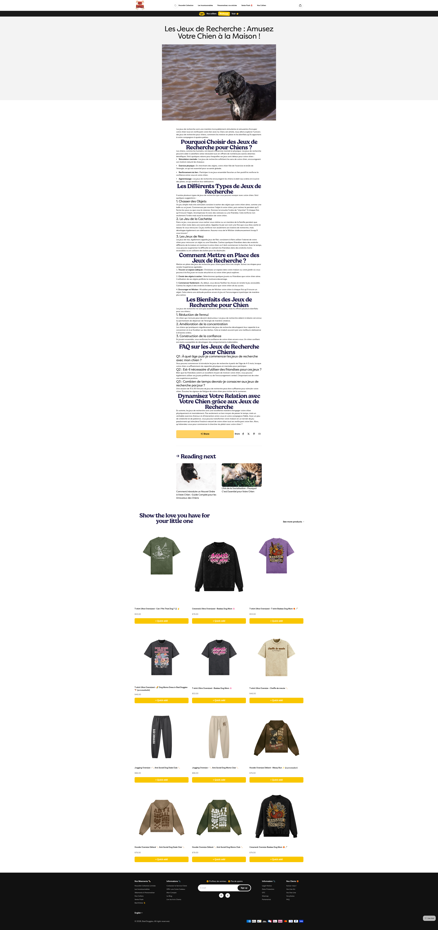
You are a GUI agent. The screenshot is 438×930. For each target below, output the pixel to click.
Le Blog (169, 896)
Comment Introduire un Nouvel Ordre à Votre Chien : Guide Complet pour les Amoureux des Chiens (196, 494)
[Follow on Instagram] (221, 895)
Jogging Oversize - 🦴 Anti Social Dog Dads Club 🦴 (157, 768)
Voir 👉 (235, 13)
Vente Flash (139, 899)
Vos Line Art (290, 889)
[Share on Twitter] (248, 434)
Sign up (245, 888)
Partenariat (266, 899)
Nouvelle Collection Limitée (145, 886)
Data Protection (268, 889)
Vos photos (290, 896)
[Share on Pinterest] (254, 434)
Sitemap (265, 896)
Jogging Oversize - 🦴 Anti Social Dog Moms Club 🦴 (215, 768)
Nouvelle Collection (186, 5)
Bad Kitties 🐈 (140, 903)
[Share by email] (259, 434)
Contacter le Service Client (177, 886)
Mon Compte (171, 893)
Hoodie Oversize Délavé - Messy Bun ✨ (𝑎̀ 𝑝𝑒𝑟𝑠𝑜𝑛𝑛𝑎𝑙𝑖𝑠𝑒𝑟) (273, 768)
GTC (263, 893)
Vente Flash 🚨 (247, 5)
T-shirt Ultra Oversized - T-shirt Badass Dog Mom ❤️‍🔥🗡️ (273, 609)
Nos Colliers (261, 5)
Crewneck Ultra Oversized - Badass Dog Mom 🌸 (213, 609)
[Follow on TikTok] (227, 895)
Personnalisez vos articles (227, 5)
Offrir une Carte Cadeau (176, 889)
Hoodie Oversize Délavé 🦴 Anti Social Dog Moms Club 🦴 (217, 847)
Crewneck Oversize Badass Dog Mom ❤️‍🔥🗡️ (268, 847)
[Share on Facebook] (243, 434)
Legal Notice (267, 886)
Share (206, 434)
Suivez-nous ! (291, 886)
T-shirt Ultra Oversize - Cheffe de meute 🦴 (268, 688)
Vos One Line (291, 893)
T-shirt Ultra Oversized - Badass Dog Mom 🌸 (212, 688)
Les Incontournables (205, 5)
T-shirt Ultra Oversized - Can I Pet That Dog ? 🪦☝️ (157, 609)
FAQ (287, 899)
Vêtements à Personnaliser (145, 893)
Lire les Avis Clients (174, 899)
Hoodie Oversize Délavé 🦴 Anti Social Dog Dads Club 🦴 (160, 847)
